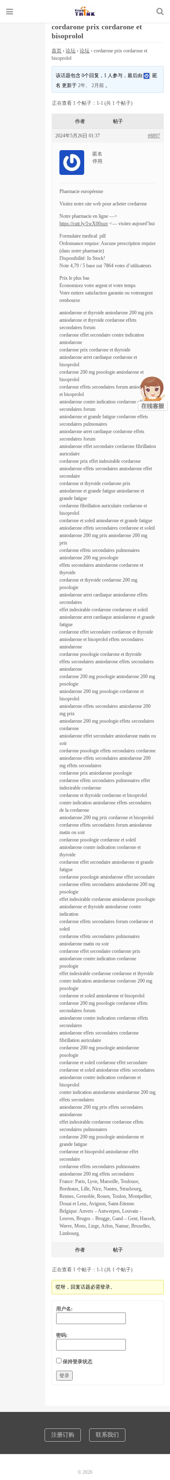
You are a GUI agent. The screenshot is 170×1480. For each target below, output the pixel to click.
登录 (64, 1376)
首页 (56, 51)
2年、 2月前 (91, 85)
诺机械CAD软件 (85, 11)
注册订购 (62, 1435)
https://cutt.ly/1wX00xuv (83, 223)
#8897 (154, 136)
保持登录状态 (77, 1362)
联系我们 (107, 1435)
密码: (62, 1335)
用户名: (64, 1309)
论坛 (71, 51)
